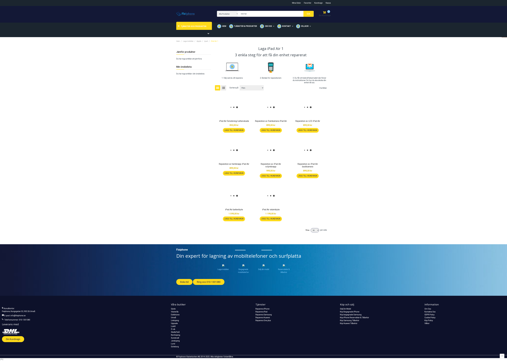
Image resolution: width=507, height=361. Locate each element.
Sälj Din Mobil (345, 309)
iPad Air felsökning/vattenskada (234, 121)
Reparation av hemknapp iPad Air (234, 164)
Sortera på (233, 88)
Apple (199, 41)
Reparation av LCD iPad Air (307, 121)
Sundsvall (175, 338)
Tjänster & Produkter (245, 26)
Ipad (206, 41)
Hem (224, 26)
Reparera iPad (261, 312)
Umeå (173, 317)
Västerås (175, 312)
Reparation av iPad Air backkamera (307, 165)
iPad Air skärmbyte (271, 209)
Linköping (175, 320)
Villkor (426, 323)
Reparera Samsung (263, 315)
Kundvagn (318, 3)
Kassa (328, 3)
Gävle (173, 309)
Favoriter (307, 3)
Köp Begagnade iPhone (349, 312)
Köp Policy (428, 320)
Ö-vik (173, 329)
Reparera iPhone (262, 309)
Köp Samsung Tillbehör (349, 320)
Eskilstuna (175, 315)
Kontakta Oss (430, 312)
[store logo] (185, 14)
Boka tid (184, 282)
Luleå (173, 326)
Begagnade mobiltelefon (243, 270)
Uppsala (174, 323)
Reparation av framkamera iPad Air (271, 121)
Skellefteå (175, 332)
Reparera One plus (263, 320)
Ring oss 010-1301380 (208, 282)
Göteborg (175, 347)
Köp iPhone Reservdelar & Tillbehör (354, 317)
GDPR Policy (429, 315)
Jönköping (175, 341)
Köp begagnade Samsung (351, 315)
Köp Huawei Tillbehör (348, 323)
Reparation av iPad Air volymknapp (271, 165)
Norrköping (175, 335)
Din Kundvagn (13, 339)
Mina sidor (296, 3)
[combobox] (276, 14)
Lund (173, 344)
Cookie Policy (429, 317)
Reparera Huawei (262, 317)
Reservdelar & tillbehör (284, 270)
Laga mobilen (188, 41)
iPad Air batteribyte (234, 209)
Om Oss (427, 309)
